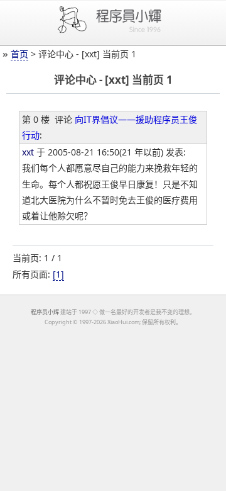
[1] (58, 274)
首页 (19, 54)
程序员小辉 (45, 312)
